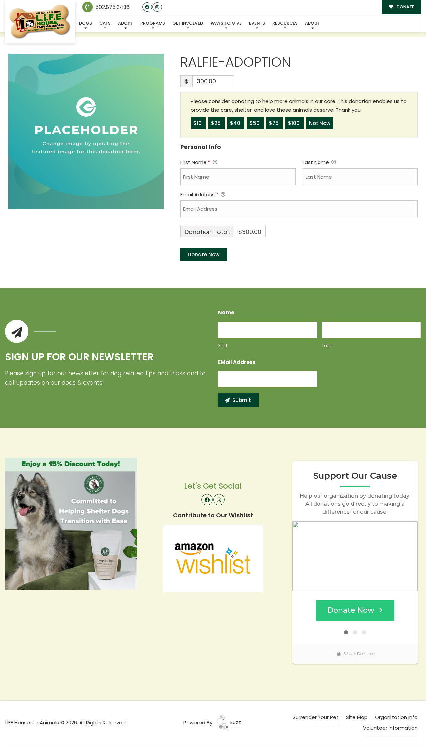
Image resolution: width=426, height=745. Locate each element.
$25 (216, 123)
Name (226, 312)
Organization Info (396, 717)
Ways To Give (226, 23)
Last (327, 345)
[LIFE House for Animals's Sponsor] (71, 523)
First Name (195, 162)
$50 (255, 123)
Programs (152, 23)
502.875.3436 (112, 7)
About (312, 23)
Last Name (316, 162)
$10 (198, 123)
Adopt (125, 23)
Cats (105, 23)
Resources (285, 23)
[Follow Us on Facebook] (147, 7)
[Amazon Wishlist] (213, 557)
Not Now (319, 123)
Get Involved (187, 23)
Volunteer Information (390, 727)
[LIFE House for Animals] (40, 21)
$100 (294, 123)
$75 (274, 123)
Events (257, 23)
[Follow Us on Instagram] (157, 7)
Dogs (85, 23)
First (222, 345)
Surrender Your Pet (316, 717)
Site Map (357, 717)
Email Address (199, 194)
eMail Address (237, 362)
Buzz (234, 722)
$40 (236, 123)
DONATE (405, 7)
